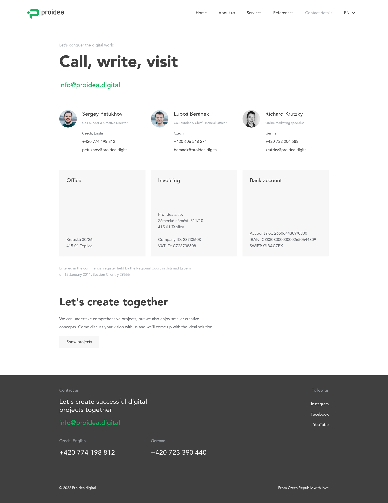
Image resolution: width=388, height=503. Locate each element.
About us (226, 13)
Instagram (320, 404)
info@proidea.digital (89, 85)
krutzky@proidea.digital (286, 150)
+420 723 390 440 (179, 453)
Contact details (318, 13)
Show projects (79, 342)
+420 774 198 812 (98, 142)
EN (347, 13)
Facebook (320, 415)
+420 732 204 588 (281, 142)
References (283, 13)
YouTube (321, 425)
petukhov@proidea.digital (105, 150)
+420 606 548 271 (190, 142)
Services (254, 13)
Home (201, 13)
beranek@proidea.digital (196, 150)
